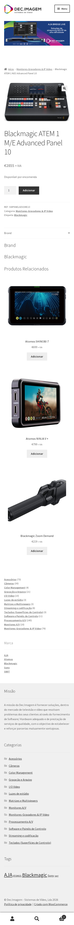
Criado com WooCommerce (51, 904)
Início (11, 69)
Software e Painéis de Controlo (27, 829)
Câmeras (14, 766)
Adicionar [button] (37, 356)
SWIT (7, 671)
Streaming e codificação (23, 835)
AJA (6, 655)
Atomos (8, 659)
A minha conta (12, 919)
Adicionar (29, 190)
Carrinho (57, 915)
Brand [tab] (7, 233)
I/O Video (14, 787)
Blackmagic (20, 215)
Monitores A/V (17, 808)
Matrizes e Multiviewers (23, 800)
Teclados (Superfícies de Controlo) (30, 842)
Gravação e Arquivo (20, 779)
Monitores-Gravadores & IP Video (34, 69)
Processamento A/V (21, 821)
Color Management (21, 772)
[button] (64, 88)
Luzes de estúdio (19, 793)
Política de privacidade (18, 904)
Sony (7, 667)
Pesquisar (37, 919)
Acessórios (15, 758)
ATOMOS (17, 875)
